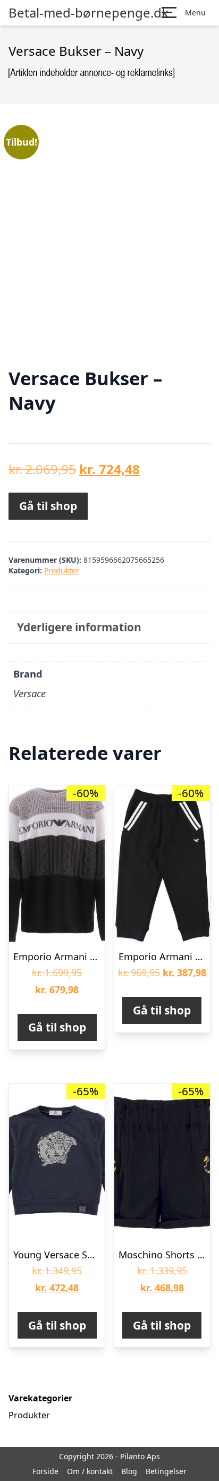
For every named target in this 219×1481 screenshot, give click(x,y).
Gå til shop (48, 505)
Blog (129, 1471)
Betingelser (166, 1471)
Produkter (61, 570)
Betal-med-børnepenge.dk (89, 12)
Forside (45, 1471)
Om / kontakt (90, 1471)
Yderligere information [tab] (79, 627)
